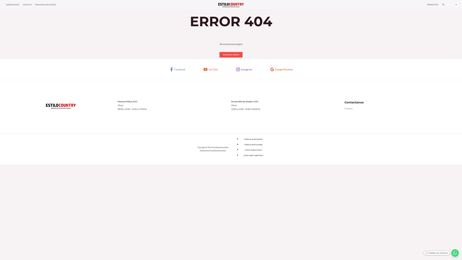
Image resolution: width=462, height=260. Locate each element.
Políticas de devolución (253, 139)
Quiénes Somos (12, 5)
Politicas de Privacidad (253, 145)
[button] (443, 4)
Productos (432, 4)
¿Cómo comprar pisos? (253, 150)
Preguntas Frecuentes (45, 5)
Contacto (27, 5)
